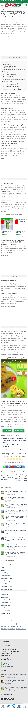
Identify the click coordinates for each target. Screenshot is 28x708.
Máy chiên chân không (6, 565)
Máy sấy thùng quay (6, 602)
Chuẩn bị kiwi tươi (9, 73)
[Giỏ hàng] (26, 5)
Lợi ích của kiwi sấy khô (10, 66)
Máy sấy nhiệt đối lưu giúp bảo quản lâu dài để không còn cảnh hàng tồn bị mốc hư (16, 505)
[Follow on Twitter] (7, 699)
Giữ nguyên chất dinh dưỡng (11, 83)
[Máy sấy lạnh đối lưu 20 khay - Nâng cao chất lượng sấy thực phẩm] (7, 224)
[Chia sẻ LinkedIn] (18, 467)
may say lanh (3, 624)
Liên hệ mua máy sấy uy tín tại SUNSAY (12, 89)
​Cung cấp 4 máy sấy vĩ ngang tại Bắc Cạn (13, 449)
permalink (22, 471)
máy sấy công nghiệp (12, 624)
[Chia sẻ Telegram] (23, 467)
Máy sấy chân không (6, 575)
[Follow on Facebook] (2, 699)
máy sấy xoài (4, 628)
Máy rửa (3, 567)
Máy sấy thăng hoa (5, 594)
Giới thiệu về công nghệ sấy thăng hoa (12, 68)
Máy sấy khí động (5, 581)
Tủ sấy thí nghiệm (5, 616)
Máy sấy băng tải (5, 573)
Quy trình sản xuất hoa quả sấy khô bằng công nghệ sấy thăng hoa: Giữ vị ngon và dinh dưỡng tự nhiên (14, 440)
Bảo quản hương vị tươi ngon (11, 84)
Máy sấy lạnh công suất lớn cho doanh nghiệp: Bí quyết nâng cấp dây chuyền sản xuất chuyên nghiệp (15, 546)
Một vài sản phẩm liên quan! (11, 78)
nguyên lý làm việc (11, 628)
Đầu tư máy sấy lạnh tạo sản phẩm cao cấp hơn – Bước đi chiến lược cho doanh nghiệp (16, 525)
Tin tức (2, 9)
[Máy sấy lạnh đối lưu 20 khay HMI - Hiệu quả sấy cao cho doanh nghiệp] (21, 224)
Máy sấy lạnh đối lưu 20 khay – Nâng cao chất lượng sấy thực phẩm (6, 232)
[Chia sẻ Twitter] (10, 467)
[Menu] (2, 5)
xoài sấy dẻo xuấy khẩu (20, 628)
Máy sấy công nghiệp (6, 578)
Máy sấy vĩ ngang (5, 610)
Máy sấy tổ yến (4, 608)
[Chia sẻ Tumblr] (21, 467)
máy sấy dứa (3, 626)
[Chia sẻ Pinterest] (12, 467)
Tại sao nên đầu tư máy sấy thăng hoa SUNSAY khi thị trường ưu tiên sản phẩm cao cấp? (15, 539)
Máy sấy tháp (4, 597)
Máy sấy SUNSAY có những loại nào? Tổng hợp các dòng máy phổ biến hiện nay (16, 511)
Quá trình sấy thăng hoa (10, 74)
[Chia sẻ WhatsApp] (4, 467)
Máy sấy (3, 570)
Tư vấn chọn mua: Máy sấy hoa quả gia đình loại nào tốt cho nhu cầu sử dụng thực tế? (16, 554)
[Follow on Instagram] (5, 699)
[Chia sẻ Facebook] (7, 467)
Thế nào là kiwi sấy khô (8, 64)
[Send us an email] (10, 699)
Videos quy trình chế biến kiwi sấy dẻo (12, 88)
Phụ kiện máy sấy (5, 613)
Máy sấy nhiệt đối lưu (6, 589)
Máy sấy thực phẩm (6, 600)
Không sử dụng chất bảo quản (12, 86)
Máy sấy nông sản (5, 592)
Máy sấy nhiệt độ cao (6, 586)
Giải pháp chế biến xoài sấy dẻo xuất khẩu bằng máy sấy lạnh (7, 477)
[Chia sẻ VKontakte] (15, 467)
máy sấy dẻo (19, 624)
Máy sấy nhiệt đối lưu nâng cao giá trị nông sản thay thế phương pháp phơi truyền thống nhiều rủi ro (16, 518)
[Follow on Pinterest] (12, 699)
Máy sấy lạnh (4, 583)
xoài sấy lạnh (4, 630)
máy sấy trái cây (20, 626)
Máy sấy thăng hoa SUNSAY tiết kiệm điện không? (15, 492)
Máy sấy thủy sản (5, 605)
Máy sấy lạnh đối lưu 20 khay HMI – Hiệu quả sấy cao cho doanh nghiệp (20, 232)
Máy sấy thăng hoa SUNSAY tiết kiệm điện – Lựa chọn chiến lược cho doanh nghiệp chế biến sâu (15, 532)
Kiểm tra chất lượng (9, 76)
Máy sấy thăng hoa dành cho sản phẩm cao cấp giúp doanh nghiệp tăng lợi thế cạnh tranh (15, 499)
